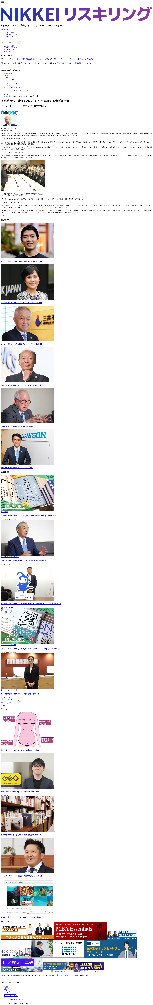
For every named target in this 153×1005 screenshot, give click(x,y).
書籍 (51, 59)
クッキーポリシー (10, 81)
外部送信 (7, 85)
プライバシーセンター (11, 83)
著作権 (6, 77)
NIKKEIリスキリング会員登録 (69, 63)
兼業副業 (30, 59)
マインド (5, 59)
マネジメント (75, 59)
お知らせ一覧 (8, 74)
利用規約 (7, 75)
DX (2, 59)
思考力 (47, 59)
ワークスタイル (84, 59)
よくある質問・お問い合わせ (13, 87)
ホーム (6, 94)
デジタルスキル (40, 59)
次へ (4, 215)
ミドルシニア (66, 59)
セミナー (7, 38)
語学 (34, 59)
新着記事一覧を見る (7, 699)
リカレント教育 (57, 59)
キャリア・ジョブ (10, 36)
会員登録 (3, 29)
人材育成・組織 (9, 33)
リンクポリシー (9, 79)
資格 (22, 59)
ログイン (9, 29)
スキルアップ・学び (10, 34)
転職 (25, 59)
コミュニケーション (14, 59)
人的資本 (92, 59)
